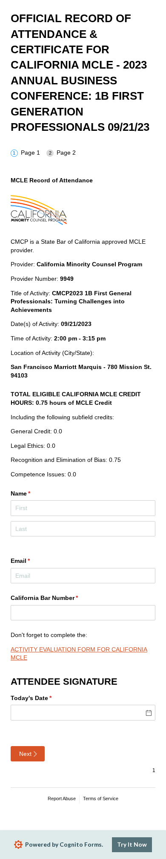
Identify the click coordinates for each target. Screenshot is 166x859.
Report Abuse (62, 798)
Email (33, 560)
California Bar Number (57, 597)
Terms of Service (100, 798)
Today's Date (44, 698)
